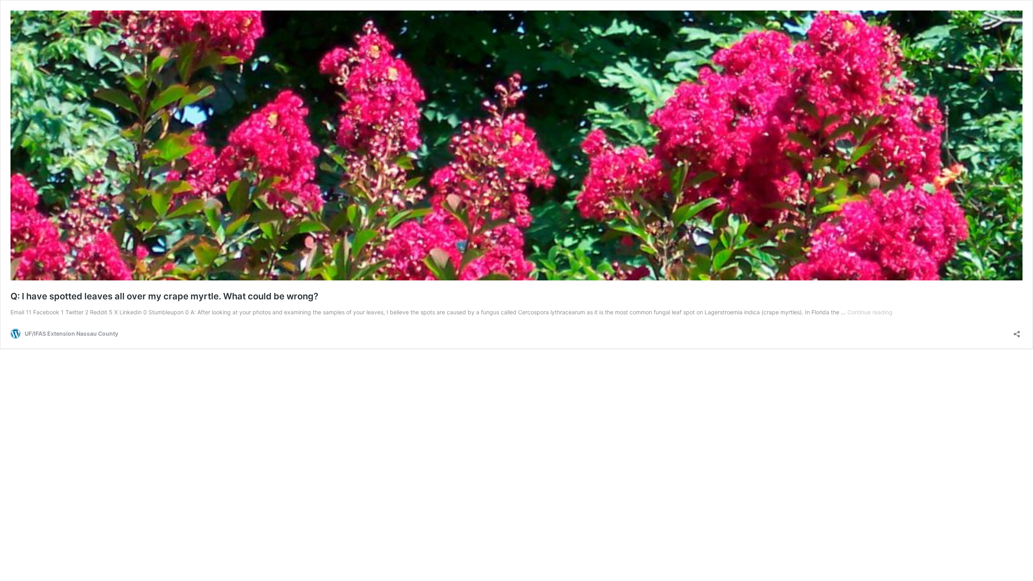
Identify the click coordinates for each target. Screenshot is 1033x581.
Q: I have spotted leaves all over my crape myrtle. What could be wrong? (164, 296)
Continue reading (870, 312)
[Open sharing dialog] (1017, 331)
